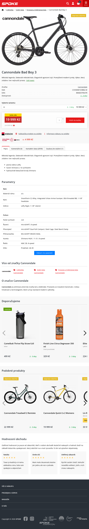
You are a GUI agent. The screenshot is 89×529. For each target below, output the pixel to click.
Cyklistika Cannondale (19, 271)
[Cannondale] (8, 271)
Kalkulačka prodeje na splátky (30, 134)
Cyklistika (9, 10)
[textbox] (44, 107)
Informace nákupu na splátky (58, 134)
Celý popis (30, 80)
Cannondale (82, 87)
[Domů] (3, 10)
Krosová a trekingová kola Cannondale (66, 271)
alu (22, 193)
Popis (6, 149)
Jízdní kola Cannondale (39, 271)
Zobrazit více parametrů (44, 253)
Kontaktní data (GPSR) (34, 149)
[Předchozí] (4, 333)
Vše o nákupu (8, 486)
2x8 (22, 220)
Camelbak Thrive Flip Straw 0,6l (19, 343)
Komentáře (16, 149)
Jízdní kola (20, 10)
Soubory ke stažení (54, 149)
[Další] (85, 333)
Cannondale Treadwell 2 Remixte (20, 413)
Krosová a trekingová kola (36, 10)
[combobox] (44, 107)
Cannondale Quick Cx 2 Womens (58, 413)
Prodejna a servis (9, 493)
